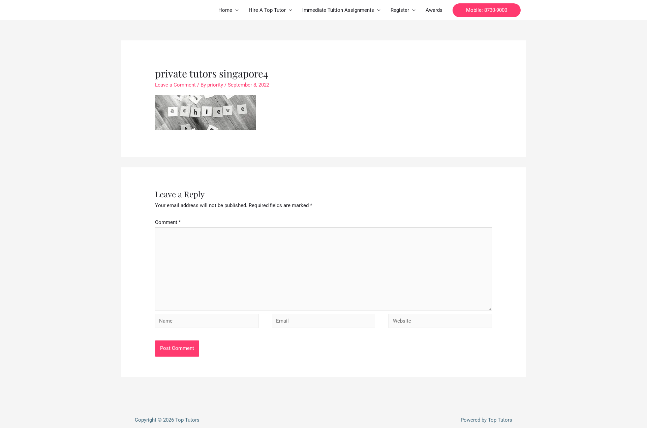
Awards (434, 10)
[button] (487, 10)
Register (400, 10)
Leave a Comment (175, 85)
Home (225, 10)
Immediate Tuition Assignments (338, 10)
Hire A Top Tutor (267, 10)
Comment (168, 222)
